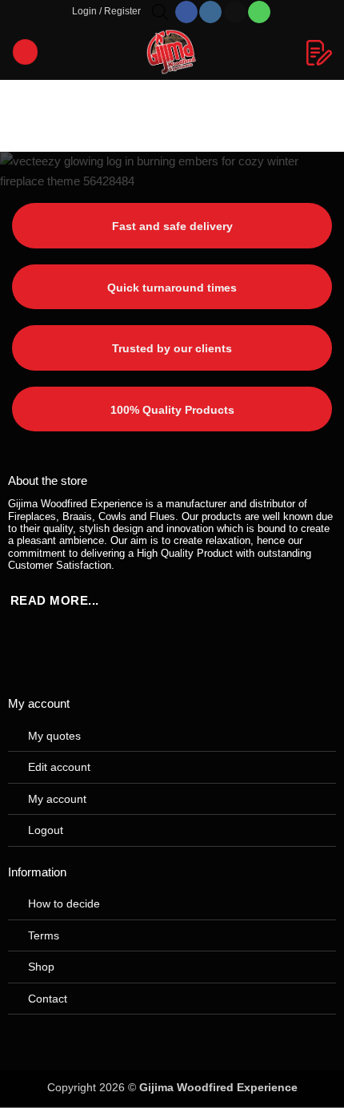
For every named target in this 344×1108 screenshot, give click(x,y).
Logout (45, 830)
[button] (106, 12)
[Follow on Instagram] (210, 12)
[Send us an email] (235, 12)
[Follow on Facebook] (186, 12)
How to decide (64, 903)
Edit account (59, 767)
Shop (41, 966)
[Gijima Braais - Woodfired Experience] (172, 52)
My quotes (54, 735)
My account (57, 798)
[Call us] (259, 12)
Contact (47, 998)
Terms (43, 935)
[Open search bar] (160, 11)
